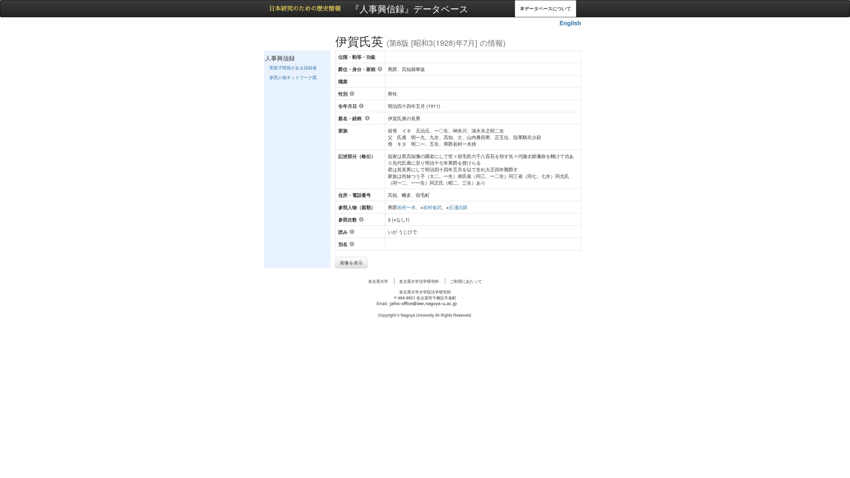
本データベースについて (545, 8)
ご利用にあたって (466, 281)
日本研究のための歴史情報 (305, 9)
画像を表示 (351, 262)
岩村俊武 (432, 207)
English (570, 23)
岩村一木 (406, 207)
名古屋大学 (378, 281)
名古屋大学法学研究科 (419, 281)
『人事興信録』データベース (409, 8)
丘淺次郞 (458, 207)
